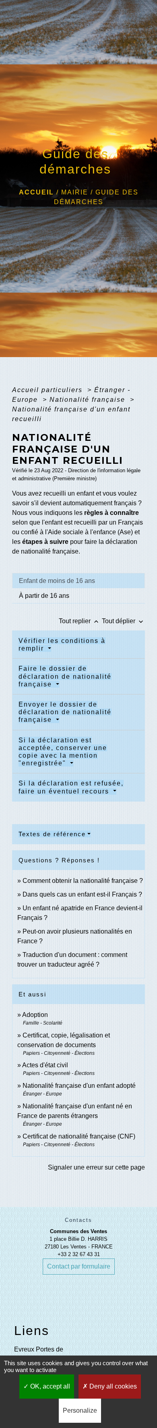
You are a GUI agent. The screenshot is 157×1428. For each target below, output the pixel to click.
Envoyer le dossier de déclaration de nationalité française (65, 712)
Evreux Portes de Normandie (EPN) (39, 1354)
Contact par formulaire (78, 1266)
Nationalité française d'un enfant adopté (79, 1085)
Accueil (36, 192)
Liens (31, 1330)
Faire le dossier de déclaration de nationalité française (65, 676)
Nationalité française (89, 399)
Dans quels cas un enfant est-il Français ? (82, 894)
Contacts (78, 1220)
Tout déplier (123, 621)
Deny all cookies (112, 1386)
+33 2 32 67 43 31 (79, 1254)
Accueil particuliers (48, 389)
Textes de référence (52, 834)
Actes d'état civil (45, 1065)
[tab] (78, 580)
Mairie (74, 192)
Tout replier (79, 621)
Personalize (80, 1410)
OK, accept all (49, 1386)
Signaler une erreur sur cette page (96, 1167)
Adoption (35, 1014)
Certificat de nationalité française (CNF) (79, 1136)
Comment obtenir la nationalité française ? (83, 880)
